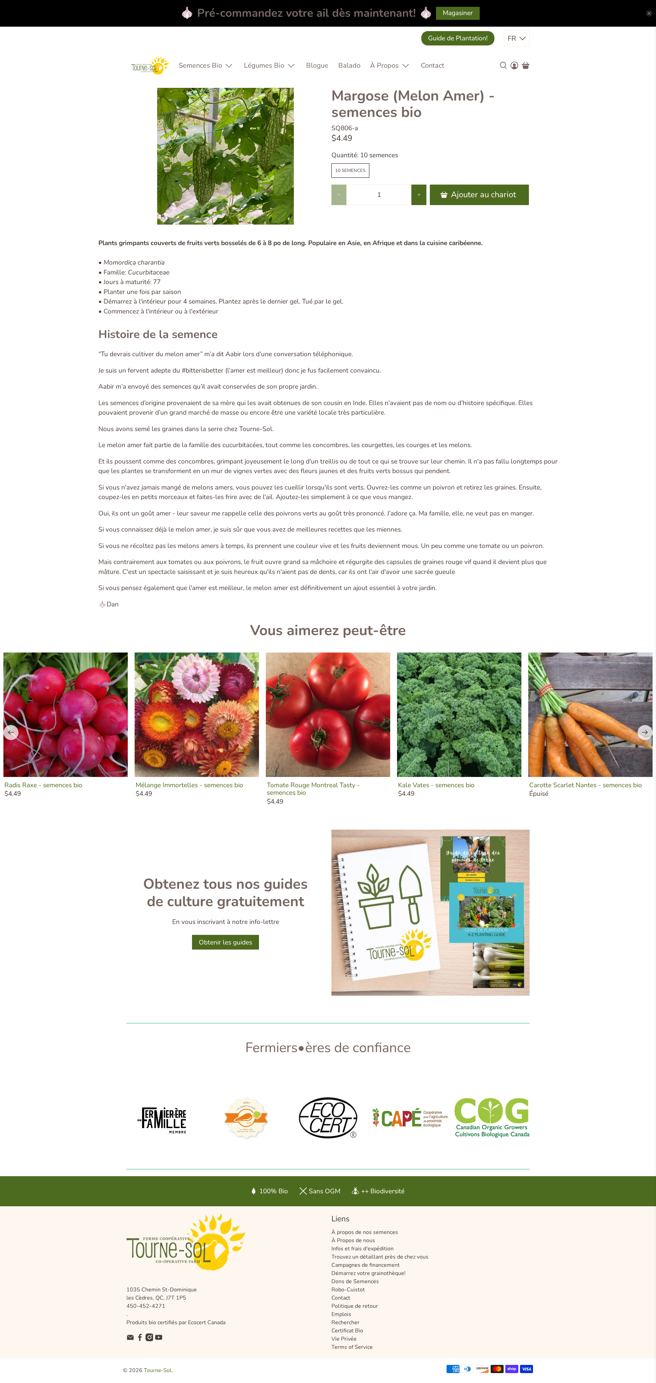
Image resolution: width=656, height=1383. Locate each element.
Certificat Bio (347, 1330)
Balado (349, 65)
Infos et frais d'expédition (362, 1248)
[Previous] (10, 732)
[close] (649, 13)
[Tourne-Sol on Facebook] (140, 1339)
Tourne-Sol (158, 1370)
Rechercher (345, 1322)
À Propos (384, 65)
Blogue (317, 65)
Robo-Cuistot (348, 1289)
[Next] (645, 732)
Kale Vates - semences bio (436, 785)
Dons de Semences (355, 1281)
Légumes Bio (264, 65)
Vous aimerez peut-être (328, 630)
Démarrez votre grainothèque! (368, 1273)
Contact (432, 65)
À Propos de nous (353, 1240)
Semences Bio (200, 65)
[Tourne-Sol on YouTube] (159, 1339)
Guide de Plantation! (458, 38)
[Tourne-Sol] (150, 65)
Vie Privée (344, 1339)
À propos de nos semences (364, 1232)
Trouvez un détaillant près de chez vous (379, 1257)
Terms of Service (352, 1347)
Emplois (341, 1314)
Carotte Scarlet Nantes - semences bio (585, 785)
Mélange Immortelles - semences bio (189, 785)
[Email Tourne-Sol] (130, 1339)
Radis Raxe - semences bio (43, 785)
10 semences (350, 170)
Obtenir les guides (225, 942)
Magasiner (458, 13)
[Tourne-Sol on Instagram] (149, 1339)
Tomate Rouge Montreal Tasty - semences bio (313, 789)
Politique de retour (354, 1306)
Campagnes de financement (365, 1265)
